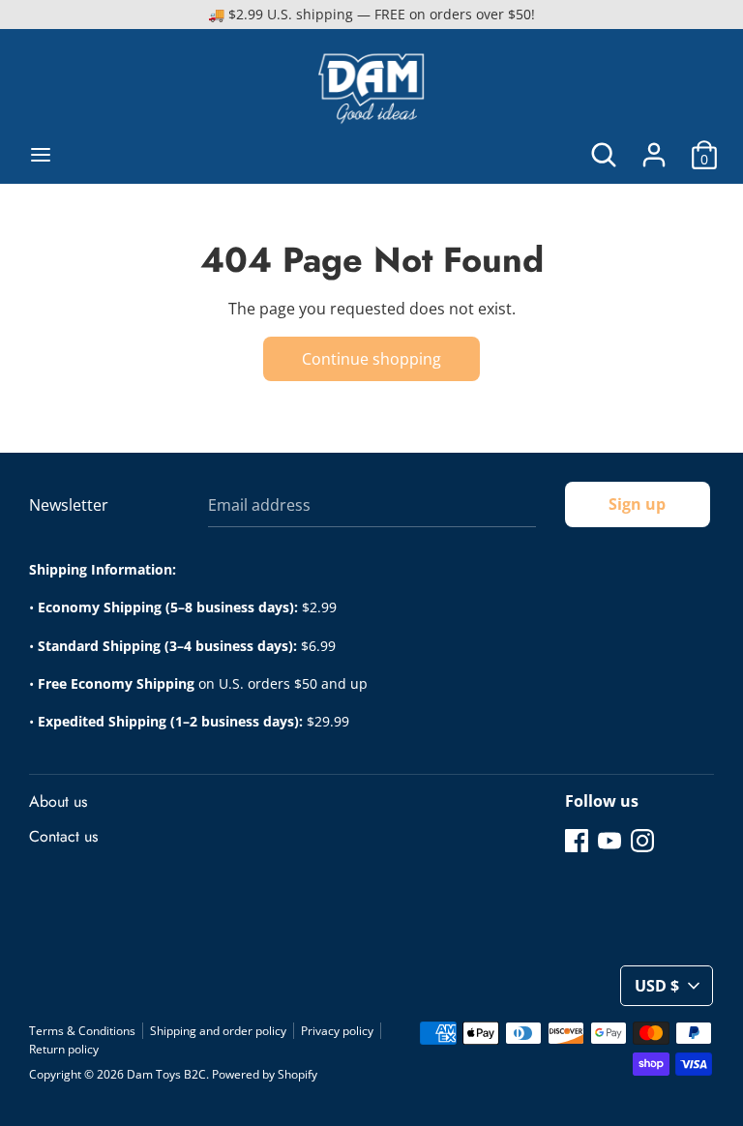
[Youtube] (609, 839)
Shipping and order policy (218, 1030)
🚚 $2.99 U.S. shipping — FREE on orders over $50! (371, 14)
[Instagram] (642, 839)
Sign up (637, 504)
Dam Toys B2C (166, 1074)
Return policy (64, 1049)
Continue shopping (371, 359)
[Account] (654, 147)
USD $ (657, 985)
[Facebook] (576, 839)
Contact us (63, 836)
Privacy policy (337, 1030)
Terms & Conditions (82, 1030)
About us (58, 801)
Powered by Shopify (264, 1074)
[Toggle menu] (40, 154)
